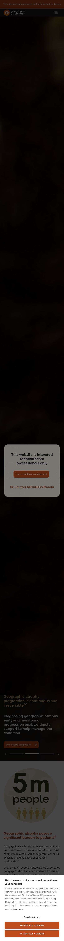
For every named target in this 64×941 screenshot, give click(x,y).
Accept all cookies (32, 934)
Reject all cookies (32, 925)
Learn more (18, 909)
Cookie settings (32, 917)
